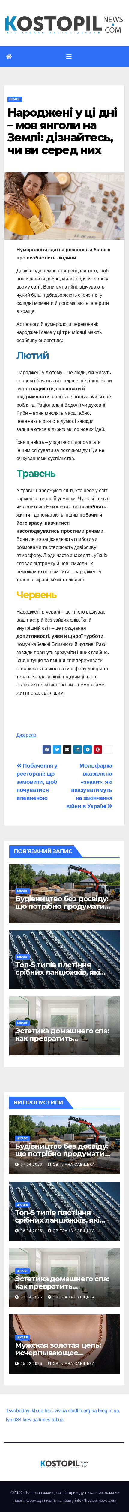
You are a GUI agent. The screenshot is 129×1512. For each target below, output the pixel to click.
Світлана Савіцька (74, 1164)
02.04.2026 (32, 1297)
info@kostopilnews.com (95, 1500)
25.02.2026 (32, 1364)
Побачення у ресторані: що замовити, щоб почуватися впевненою (37, 781)
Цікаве (14, 99)
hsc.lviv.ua (56, 1410)
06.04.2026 (32, 1231)
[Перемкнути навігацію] (69, 56)
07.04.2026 (32, 1164)
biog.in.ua (108, 1410)
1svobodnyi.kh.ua (25, 1410)
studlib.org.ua (82, 1410)
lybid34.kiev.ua (22, 1419)
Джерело (26, 735)
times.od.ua (51, 1419)
